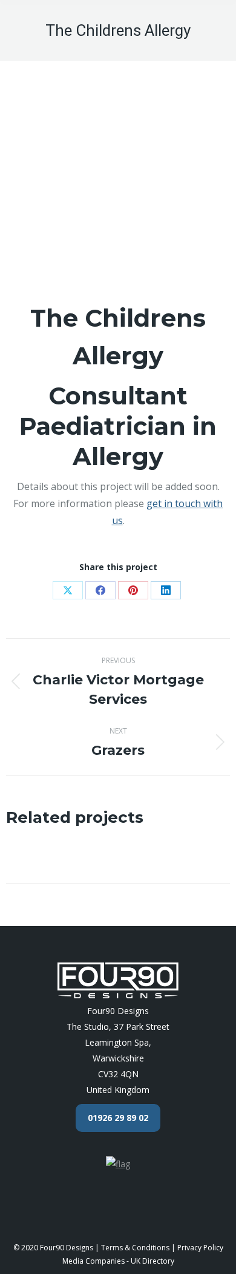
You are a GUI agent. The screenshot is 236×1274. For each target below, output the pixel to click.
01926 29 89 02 (118, 1117)
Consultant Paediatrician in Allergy (118, 426)
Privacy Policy (200, 1247)
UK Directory (152, 1261)
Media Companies (93, 1261)
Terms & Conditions (135, 1247)
